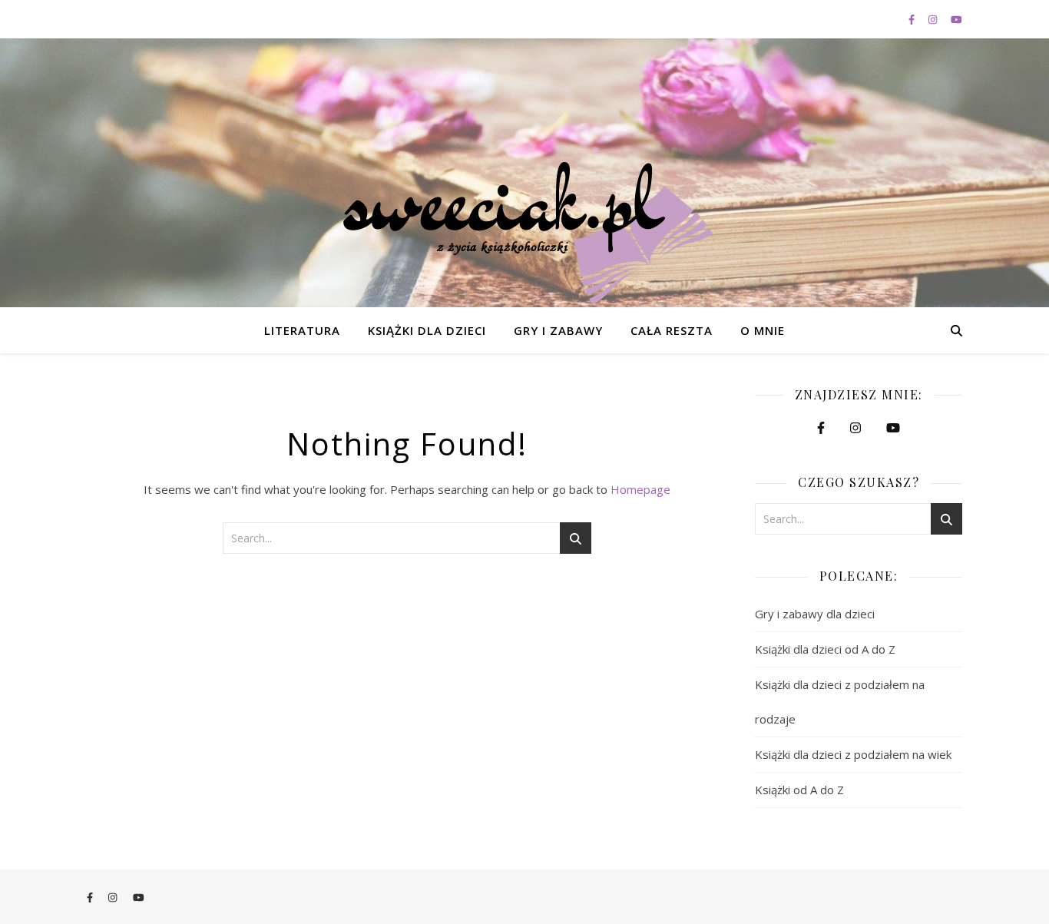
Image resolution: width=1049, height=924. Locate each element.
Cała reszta (671, 330)
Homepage (640, 489)
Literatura (302, 330)
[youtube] (956, 19)
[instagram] (933, 19)
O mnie (762, 330)
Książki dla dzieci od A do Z (825, 649)
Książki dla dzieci (427, 330)
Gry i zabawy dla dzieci (815, 613)
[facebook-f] (912, 19)
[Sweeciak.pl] (524, 233)
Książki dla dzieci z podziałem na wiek (853, 754)
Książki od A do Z (799, 789)
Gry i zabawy (558, 330)
